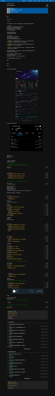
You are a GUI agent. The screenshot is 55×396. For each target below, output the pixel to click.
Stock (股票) (12, 3)
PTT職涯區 (8, 3)
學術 (12, 311)
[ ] (10, 325)
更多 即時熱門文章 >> (27, 378)
